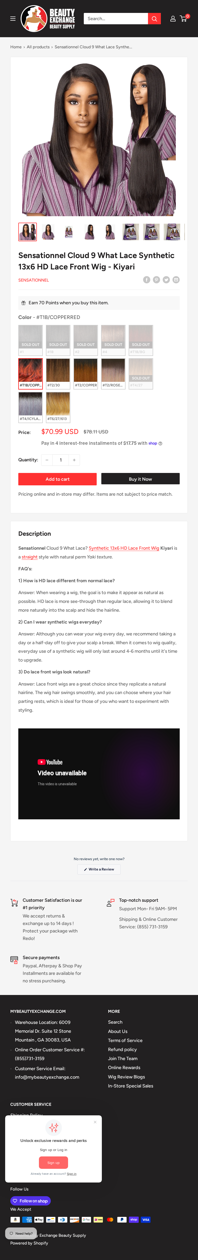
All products (38, 46)
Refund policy (122, 1049)
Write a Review (104, 871)
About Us (117, 1031)
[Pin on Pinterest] (156, 279)
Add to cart (58, 479)
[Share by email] (176, 279)
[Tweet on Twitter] (166, 279)
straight (30, 557)
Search (115, 1022)
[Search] (154, 18)
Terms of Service (125, 1040)
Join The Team (122, 1058)
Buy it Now (140, 479)
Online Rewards (124, 1067)
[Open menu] (12, 19)
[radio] (30, 340)
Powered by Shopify (29, 1243)
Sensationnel (33, 280)
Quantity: (28, 460)
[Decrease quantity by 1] (47, 460)
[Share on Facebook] (146, 279)
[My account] (173, 18)
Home (16, 46)
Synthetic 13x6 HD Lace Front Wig (124, 548)
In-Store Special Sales (130, 1086)
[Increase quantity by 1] (74, 460)
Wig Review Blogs (126, 1077)
